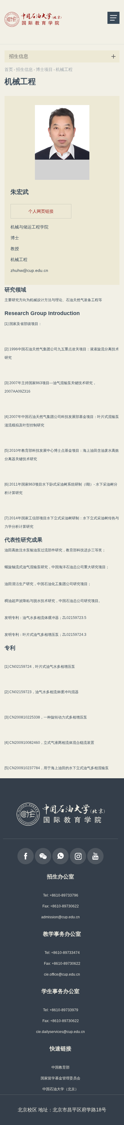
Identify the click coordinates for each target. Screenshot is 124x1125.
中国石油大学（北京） (60, 1089)
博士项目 (44, 69)
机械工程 (64, 69)
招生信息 (24, 69)
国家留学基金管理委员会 (60, 1078)
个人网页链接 (41, 211)
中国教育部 (60, 1067)
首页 (9, 69)
